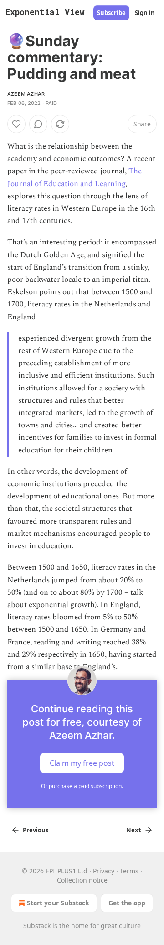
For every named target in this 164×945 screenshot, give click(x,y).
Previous (35, 830)
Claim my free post (82, 763)
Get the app (126, 902)
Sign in (145, 13)
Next (133, 830)
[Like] (16, 124)
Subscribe (111, 13)
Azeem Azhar (26, 94)
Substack (37, 925)
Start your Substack (58, 902)
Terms (129, 871)
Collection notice (82, 880)
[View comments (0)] (38, 124)
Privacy (103, 871)
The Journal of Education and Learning (74, 177)
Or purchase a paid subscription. (82, 786)
